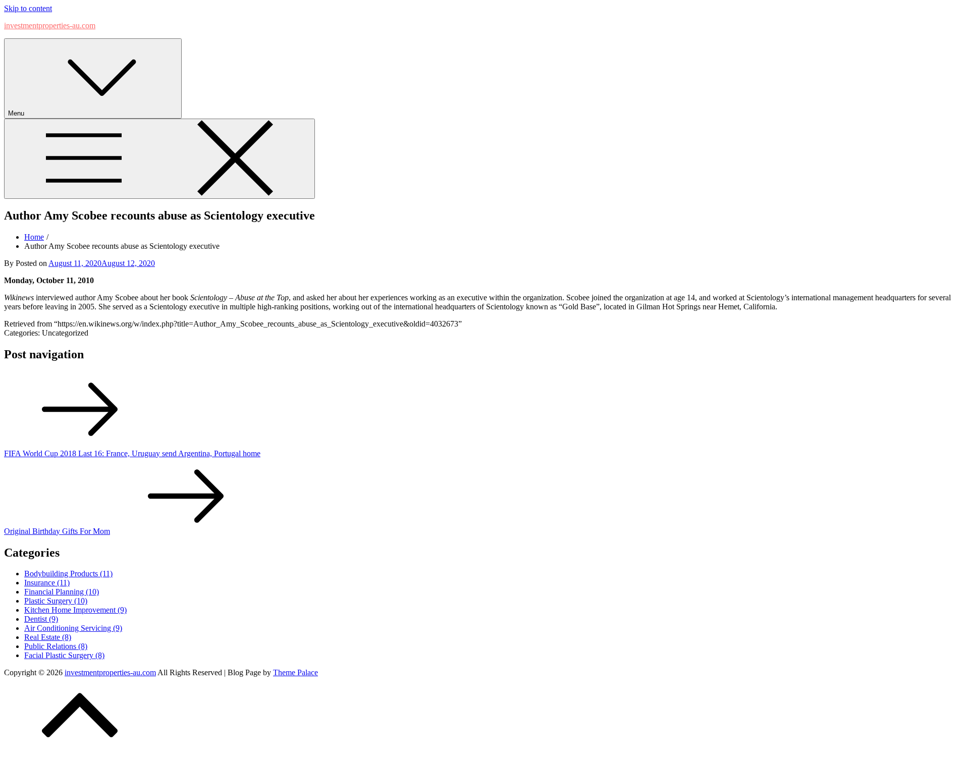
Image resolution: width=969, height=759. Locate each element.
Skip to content (28, 8)
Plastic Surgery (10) (55, 601)
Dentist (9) (41, 619)
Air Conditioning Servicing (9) (73, 628)
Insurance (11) (47, 582)
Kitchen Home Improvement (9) (75, 610)
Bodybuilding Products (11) (68, 573)
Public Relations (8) (55, 646)
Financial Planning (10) (61, 591)
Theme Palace (295, 672)
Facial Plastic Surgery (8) (64, 655)
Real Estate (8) (47, 637)
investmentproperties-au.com (49, 25)
